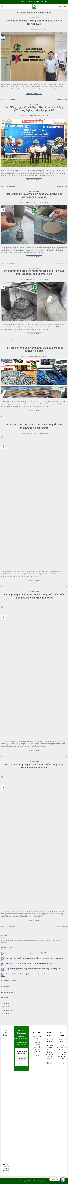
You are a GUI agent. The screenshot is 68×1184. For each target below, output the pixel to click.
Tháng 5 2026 (5, 1003)
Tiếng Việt (61, 6)
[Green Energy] (34, 6)
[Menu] (2, 6)
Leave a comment (62, 99)
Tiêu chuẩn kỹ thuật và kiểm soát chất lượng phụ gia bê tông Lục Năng (29, 963)
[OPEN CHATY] (63, 1179)
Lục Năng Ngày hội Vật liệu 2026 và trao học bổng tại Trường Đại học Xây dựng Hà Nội (35, 958)
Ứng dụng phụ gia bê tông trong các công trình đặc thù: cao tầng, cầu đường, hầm (33, 969)
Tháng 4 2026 (5, 1007)
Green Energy (43, 13)
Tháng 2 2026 (5, 1014)
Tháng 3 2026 (5, 1010)
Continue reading (34, 93)
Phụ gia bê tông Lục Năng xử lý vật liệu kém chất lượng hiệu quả (27, 974)
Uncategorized (34, 18)
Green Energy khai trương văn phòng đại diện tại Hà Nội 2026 (26, 953)
